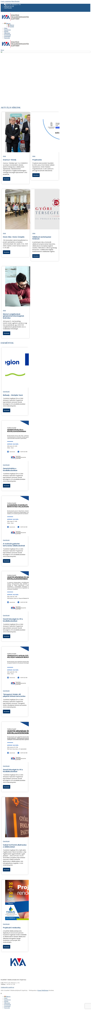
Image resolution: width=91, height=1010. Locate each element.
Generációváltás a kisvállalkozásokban (10, 469)
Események (6, 391)
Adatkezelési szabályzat (7, 987)
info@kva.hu (8, 7)
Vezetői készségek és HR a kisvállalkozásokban (13, 620)
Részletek (6, 179)
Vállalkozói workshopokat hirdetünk (41, 238)
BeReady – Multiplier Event (13, 395)
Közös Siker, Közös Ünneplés (13, 237)
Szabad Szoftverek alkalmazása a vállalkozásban (14, 846)
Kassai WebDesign (43, 990)
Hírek (4, 156)
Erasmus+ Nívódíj (9, 160)
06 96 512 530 (10, 6)
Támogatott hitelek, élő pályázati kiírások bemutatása (14, 695)
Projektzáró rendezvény (12, 928)
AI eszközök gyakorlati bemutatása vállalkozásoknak (14, 545)
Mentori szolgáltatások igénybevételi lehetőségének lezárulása (13, 316)
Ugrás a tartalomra (6, 1)
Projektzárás (37, 160)
